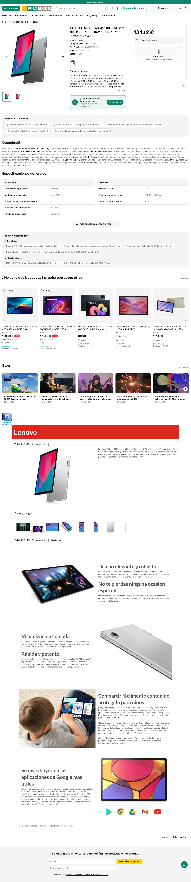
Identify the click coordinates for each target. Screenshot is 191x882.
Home (4, 22)
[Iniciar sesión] (173, 8)
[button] (35, 56)
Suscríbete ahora (129, 861)
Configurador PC (109, 15)
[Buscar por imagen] (106, 8)
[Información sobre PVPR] (16, 339)
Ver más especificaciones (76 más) (94, 223)
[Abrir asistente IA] (184, 864)
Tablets (36, 22)
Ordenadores (55, 15)
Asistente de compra (133, 8)
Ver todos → (184, 367)
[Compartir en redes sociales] (184, 85)
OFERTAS (6, 15)
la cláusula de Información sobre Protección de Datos (87, 875)
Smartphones (38, 15)
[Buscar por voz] (112, 8)
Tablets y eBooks (20, 22)
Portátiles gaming (74, 15)
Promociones (21, 15)
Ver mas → (184, 278)
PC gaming (92, 15)
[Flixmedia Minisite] (95, 419)
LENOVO (80, 40)
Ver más (122, 90)
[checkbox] (50, 874)
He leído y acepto (80, 875)
